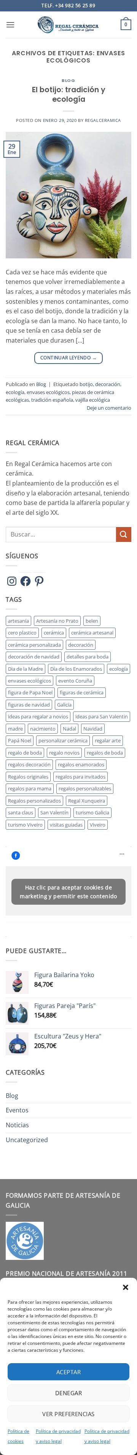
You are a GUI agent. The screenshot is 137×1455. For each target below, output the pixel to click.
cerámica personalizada (34, 644)
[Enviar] (123, 534)
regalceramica (103, 120)
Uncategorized (27, 1140)
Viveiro (97, 824)
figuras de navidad (29, 704)
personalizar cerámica (63, 740)
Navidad (92, 728)
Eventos (17, 1110)
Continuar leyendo (68, 357)
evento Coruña (75, 680)
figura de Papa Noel (30, 692)
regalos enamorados (81, 764)
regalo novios (64, 752)
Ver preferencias (68, 1414)
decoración (107, 384)
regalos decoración (29, 764)
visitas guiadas (66, 824)
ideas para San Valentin (101, 716)
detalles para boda (87, 656)
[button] (125, 1287)
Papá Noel (19, 740)
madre (15, 728)
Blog (68, 80)
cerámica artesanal (92, 632)
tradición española (52, 399)
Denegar (68, 1393)
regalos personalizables (85, 788)
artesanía (18, 620)
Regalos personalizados (34, 800)
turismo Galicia (92, 812)
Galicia (64, 704)
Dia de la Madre (25, 668)
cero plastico (22, 632)
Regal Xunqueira (86, 800)
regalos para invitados (80, 776)
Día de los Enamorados (76, 668)
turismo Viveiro (25, 824)
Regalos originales (28, 776)
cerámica (54, 632)
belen (92, 620)
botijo (86, 384)
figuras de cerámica (82, 692)
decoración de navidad (33, 656)
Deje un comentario (109, 407)
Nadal (69, 728)
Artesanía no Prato (57, 620)
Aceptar (68, 1372)
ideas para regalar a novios (38, 716)
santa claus (20, 812)
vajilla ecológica (92, 399)
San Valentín (54, 812)
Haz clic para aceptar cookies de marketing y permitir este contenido (68, 892)
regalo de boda (25, 752)
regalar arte (108, 740)
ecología (15, 392)
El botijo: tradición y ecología (68, 94)
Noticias (17, 1125)
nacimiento (43, 728)
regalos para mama (29, 788)
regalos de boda (105, 752)
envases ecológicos (48, 392)
